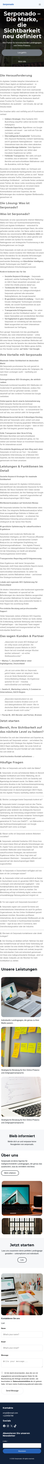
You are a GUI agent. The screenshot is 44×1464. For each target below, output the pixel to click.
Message (4, 1355)
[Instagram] (7, 1426)
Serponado (8, 4)
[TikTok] (15, 1426)
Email (3, 1342)
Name (3, 1328)
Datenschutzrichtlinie (21, 1381)
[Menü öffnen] (39, 4)
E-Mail (5, 1441)
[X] (11, 1426)
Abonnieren (22, 1451)
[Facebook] (4, 1426)
